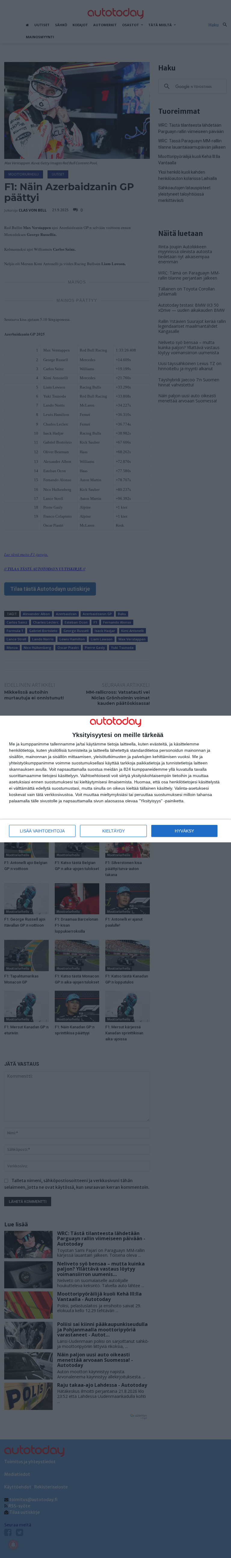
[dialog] (115, 779)
